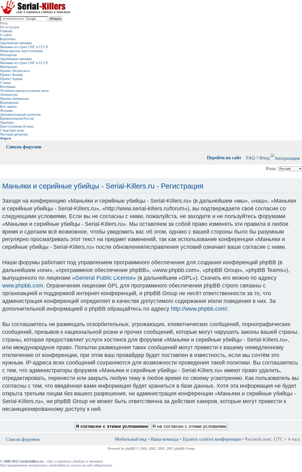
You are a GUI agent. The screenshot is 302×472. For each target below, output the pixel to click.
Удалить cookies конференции (211, 439)
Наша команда (164, 439)
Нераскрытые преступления (21, 51)
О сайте (6, 35)
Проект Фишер (11, 75)
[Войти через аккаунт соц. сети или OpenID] (285, 157)
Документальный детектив (20, 114)
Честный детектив (14, 134)
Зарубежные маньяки (16, 43)
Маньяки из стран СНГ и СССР (24, 47)
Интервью (7, 87)
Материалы (8, 67)
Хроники (7, 122)
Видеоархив (9, 102)
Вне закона (8, 106)
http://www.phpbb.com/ (199, 309)
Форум (5, 138)
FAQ (250, 157)
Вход (265, 157)
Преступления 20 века (17, 126)
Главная (6, 31)
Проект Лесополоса (15, 71)
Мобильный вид (289, 143)
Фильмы (6, 110)
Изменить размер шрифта (296, 143)
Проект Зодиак (11, 79)
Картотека (7, 39)
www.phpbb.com (22, 285)
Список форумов (23, 146)
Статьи (5, 83)
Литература (8, 94)
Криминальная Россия (17, 118)
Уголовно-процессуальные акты (24, 91)
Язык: (271, 168)
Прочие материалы (14, 98)
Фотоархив (8, 55)
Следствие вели (12, 130)
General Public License (104, 278)
